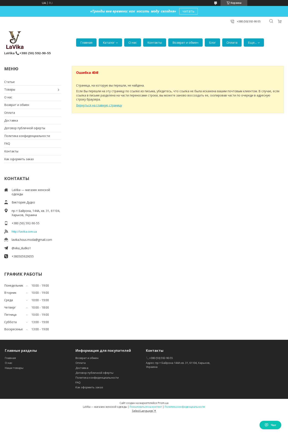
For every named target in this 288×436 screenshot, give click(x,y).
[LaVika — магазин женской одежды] (14, 40)
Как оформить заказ (19, 159)
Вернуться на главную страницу (99, 105)
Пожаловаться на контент (146, 407)
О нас (132, 42)
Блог (212, 42)
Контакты (154, 42)
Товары (9, 89)
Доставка (11, 120)
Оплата (231, 42)
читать (188, 11)
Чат (273, 425)
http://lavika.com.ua (24, 231)
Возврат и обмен (185, 42)
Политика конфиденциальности (27, 136)
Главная (86, 42)
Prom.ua (163, 403)
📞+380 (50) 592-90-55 (159, 358)
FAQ (7, 143)
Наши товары (14, 368)
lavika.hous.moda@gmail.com (32, 240)
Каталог (109, 42)
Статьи (9, 82)
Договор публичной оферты (24, 128)
